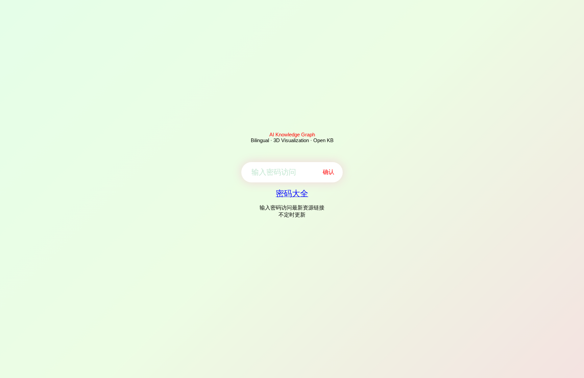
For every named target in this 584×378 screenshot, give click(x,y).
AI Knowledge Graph (292, 134)
